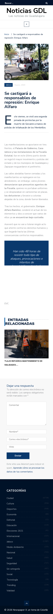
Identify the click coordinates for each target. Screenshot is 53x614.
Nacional (11, 552)
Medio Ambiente (15, 547)
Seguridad (12, 563)
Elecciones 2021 (15, 530)
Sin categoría (13, 568)
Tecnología (12, 579)
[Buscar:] (13, 3)
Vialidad (11, 590)
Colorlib (44, 609)
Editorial (11, 519)
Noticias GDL (26, 10)
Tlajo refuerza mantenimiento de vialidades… (23, 363)
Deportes (11, 509)
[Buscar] (47, 3)
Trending (11, 585)
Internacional (13, 536)
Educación (12, 525)
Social (10, 574)
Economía (11, 514)
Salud (9, 558)
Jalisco (9, 85)
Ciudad (10, 498)
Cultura (10, 503)
